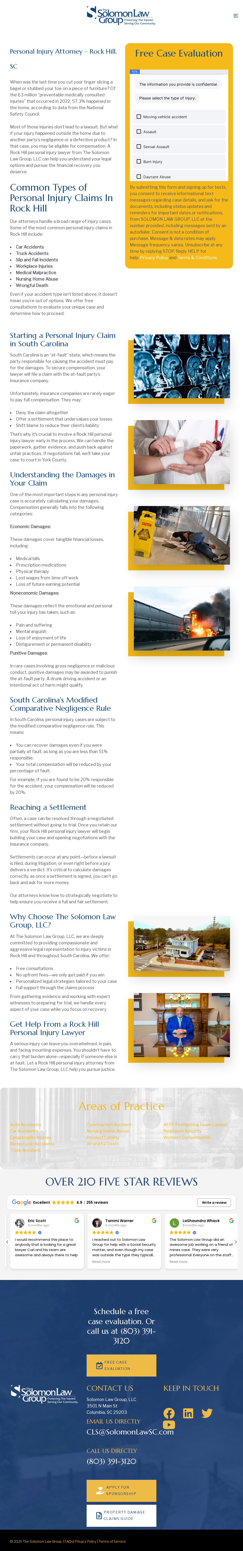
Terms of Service (112, 1541)
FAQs (69, 1541)
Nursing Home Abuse (108, 1131)
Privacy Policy (154, 257)
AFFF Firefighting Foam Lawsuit (196, 1124)
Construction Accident (109, 1124)
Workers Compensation (187, 1137)
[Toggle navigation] (199, 15)
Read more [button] (98, 1262)
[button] (235, 1242)
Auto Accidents (25, 1124)
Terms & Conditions (197, 257)
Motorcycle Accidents (32, 1143)
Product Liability (103, 1137)
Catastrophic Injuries (30, 1137)
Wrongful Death (103, 1143)
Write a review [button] (214, 1202)
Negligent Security (183, 1131)
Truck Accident (25, 1150)
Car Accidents (24, 1131)
